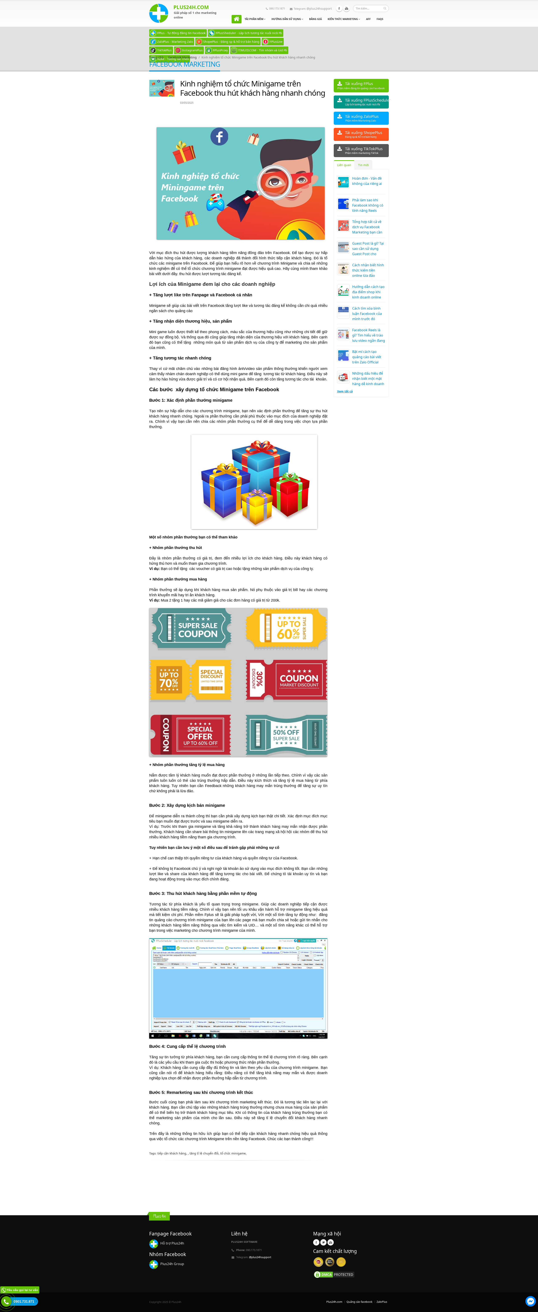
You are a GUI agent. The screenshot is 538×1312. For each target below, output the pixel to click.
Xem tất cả (345, 391)
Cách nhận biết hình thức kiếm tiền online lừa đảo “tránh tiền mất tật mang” (368, 275)
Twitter (323, 1242)
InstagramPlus (192, 50)
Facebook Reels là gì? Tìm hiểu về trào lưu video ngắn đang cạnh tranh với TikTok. (368, 340)
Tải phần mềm (254, 19)
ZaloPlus (382, 1302)
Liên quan (344, 165)
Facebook (339, 8)
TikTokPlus (164, 50)
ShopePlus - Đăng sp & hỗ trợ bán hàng (231, 42)
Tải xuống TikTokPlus (364, 150)
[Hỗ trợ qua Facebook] (530, 1302)
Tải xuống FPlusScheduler (367, 102)
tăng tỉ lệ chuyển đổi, (205, 1153)
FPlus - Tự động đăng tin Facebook (181, 33)
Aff (368, 19)
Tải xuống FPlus (361, 85)
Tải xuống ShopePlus (363, 134)
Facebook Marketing (182, 57)
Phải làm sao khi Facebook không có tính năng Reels (367, 205)
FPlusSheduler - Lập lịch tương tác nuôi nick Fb (249, 33)
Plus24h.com (334, 1302)
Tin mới (363, 165)
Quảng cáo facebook (359, 1302)
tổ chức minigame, (233, 1153)
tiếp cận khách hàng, (172, 1153)
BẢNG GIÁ (315, 19)
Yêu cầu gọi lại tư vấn (22, 1290)
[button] (530, 1302)
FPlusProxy (220, 50)
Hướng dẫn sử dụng (287, 19)
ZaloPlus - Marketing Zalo (175, 42)
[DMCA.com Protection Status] (334, 1274)
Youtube (346, 8)
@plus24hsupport (319, 9)
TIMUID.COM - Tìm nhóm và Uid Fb (262, 50)
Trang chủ (156, 57)
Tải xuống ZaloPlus (362, 118)
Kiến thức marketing (343, 19)
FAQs (380, 19)
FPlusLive (276, 42)
